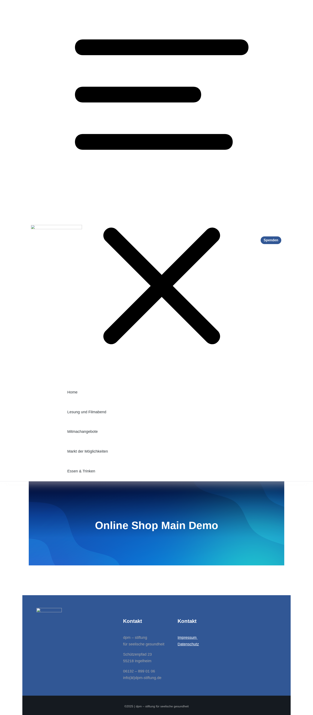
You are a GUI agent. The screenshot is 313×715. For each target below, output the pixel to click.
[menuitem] (161, 392)
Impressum (188, 637)
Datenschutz (188, 644)
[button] (161, 191)
